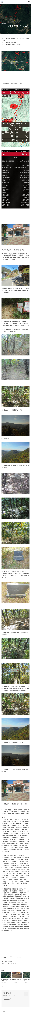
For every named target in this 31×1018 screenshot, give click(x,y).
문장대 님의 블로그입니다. (9, 995)
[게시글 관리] (9, 957)
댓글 (2, 986)
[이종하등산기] (2, 2)
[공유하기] (7, 957)
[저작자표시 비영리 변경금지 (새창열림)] (19, 957)
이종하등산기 (7, 993)
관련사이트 (4, 1011)
